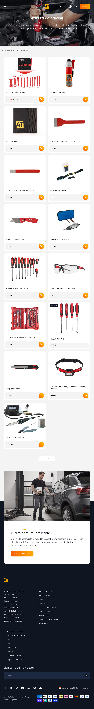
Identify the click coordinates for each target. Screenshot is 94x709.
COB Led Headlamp (58, 190)
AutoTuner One (45, 595)
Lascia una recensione (16, 655)
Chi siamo (43, 603)
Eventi (9, 643)
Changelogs (11, 647)
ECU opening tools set (15, 92)
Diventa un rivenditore (16, 635)
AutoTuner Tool (45, 591)
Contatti (10, 651)
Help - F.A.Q (43, 615)
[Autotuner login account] (70, 6)
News (9, 639)
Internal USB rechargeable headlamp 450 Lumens (67, 387)
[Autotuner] (6, 580)
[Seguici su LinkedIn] (28, 688)
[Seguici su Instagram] (16, 688)
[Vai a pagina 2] (51, 458)
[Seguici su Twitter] (11, 688)
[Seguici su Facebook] (5, 688)
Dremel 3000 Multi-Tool (60, 239)
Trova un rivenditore (22, 553)
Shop (41, 599)
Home (4, 50)
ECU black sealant (58, 92)
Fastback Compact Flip (15, 239)
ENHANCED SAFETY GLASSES (62, 288)
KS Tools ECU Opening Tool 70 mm (65, 141)
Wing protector (12, 141)
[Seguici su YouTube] (22, 688)
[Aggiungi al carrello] (41, 99)
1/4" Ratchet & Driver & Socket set (21, 337)
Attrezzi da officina (23, 50)
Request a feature (14, 659)
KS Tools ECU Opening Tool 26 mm (20, 190)
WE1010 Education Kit (15, 438)
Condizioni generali (11, 700)
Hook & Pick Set (57, 339)
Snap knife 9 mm (13, 389)
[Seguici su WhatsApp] (34, 688)
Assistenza (43, 623)
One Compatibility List (48, 611)
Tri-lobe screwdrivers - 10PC (17, 288)
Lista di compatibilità (47, 607)
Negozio (85, 6)
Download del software (48, 619)
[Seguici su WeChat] (40, 688)
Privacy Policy (24, 697)
